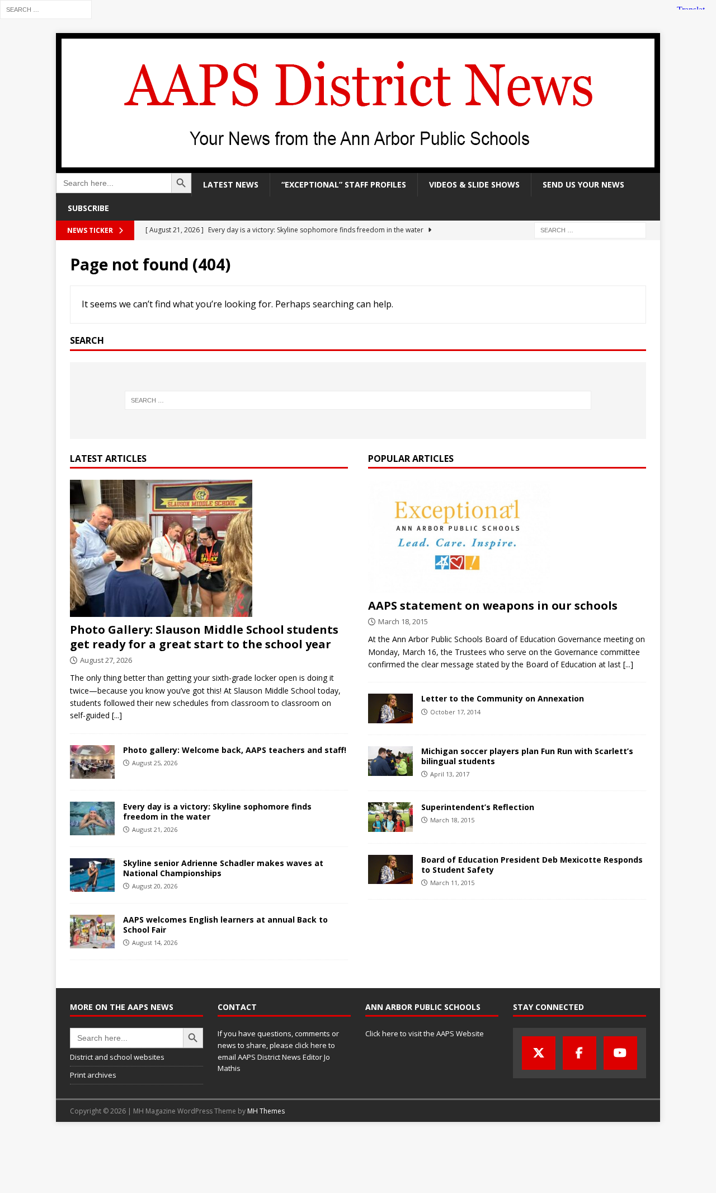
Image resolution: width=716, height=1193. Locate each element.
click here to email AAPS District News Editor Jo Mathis (276, 1057)
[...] (117, 715)
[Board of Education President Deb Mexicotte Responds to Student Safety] (390, 869)
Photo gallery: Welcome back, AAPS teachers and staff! (234, 750)
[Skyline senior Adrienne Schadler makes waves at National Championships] (92, 875)
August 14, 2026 (154, 942)
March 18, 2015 (403, 621)
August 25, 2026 (154, 763)
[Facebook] (579, 1053)
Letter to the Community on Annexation (502, 698)
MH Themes (266, 1111)
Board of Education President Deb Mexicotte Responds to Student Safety (532, 864)
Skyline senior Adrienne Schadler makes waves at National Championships (223, 868)
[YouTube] (620, 1053)
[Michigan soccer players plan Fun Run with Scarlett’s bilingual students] (390, 761)
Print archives (93, 1075)
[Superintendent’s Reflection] (390, 817)
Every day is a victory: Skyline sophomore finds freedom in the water (217, 811)
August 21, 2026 (154, 829)
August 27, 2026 (106, 660)
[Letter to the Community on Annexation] (390, 708)
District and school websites (117, 1057)
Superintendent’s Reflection (477, 807)
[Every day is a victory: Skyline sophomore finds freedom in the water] (92, 818)
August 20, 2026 (154, 886)
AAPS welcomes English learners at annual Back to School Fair (225, 924)
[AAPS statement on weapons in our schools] (507, 536)
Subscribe (88, 208)
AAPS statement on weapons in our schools (493, 605)
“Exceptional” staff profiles (343, 184)
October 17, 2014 (455, 712)
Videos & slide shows (474, 184)
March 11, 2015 (452, 882)
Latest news (230, 184)
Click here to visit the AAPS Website (424, 1033)
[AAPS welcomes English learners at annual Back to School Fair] (92, 931)
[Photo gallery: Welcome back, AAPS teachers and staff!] (92, 762)
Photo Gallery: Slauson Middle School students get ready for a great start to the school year (204, 637)
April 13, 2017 (449, 774)
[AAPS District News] (358, 166)
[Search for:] (46, 8)
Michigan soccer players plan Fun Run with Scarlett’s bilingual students (527, 756)
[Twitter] (538, 1053)
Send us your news (583, 184)
